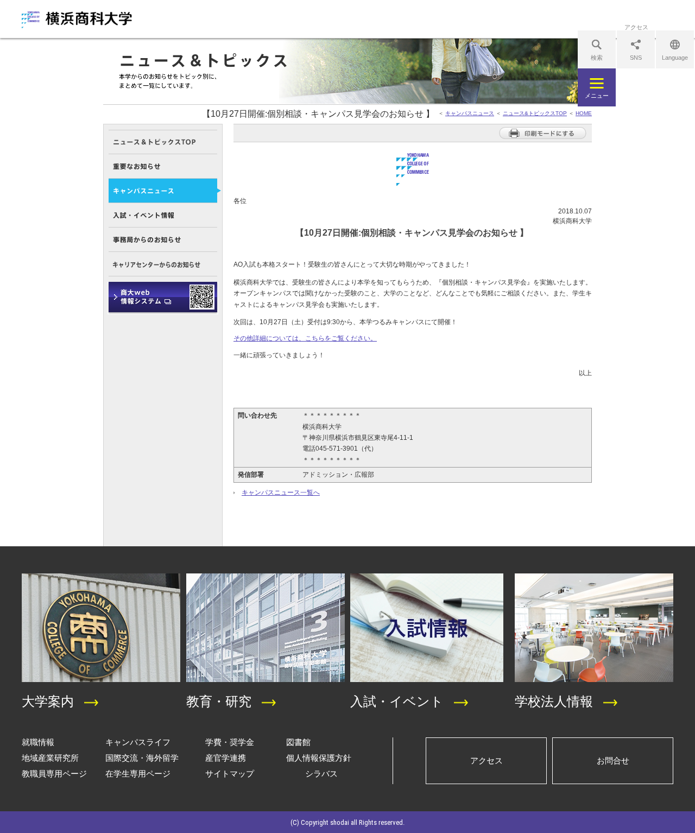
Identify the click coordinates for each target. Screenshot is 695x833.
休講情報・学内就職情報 (163, 298)
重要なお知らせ (163, 166)
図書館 (298, 742)
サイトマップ (229, 773)
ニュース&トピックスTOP (535, 113)
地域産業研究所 (50, 757)
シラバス (321, 773)
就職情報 (38, 742)
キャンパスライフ (137, 742)
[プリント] (542, 137)
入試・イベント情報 (163, 215)
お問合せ (613, 760)
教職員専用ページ (54, 773)
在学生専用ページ (137, 773)
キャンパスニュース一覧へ (281, 492)
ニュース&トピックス (163, 142)
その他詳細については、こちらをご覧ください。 (305, 338)
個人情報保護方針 (318, 757)
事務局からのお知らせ (163, 240)
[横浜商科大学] (77, 19)
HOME (584, 113)
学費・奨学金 (229, 742)
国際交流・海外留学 (142, 757)
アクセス (486, 760)
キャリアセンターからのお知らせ (163, 264)
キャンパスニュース (469, 113)
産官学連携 (225, 757)
